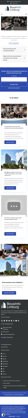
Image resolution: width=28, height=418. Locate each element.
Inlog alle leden (4, 347)
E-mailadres (14, 76)
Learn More (11, 416)
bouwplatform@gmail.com (9, 334)
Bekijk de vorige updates (14, 87)
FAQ (3, 368)
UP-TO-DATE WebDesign (18, 394)
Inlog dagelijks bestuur (6, 344)
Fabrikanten (5, 361)
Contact (4, 374)
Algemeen (15, 43)
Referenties (5, 363)
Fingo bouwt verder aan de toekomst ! (12, 380)
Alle (10, 43)
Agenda (4, 358)
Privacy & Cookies (8, 394)
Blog (4, 371)
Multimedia (5, 366)
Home (4, 353)
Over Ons (5, 356)
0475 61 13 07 (6, 331)
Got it (18, 416)
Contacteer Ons (9, 292)
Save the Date (6, 383)
